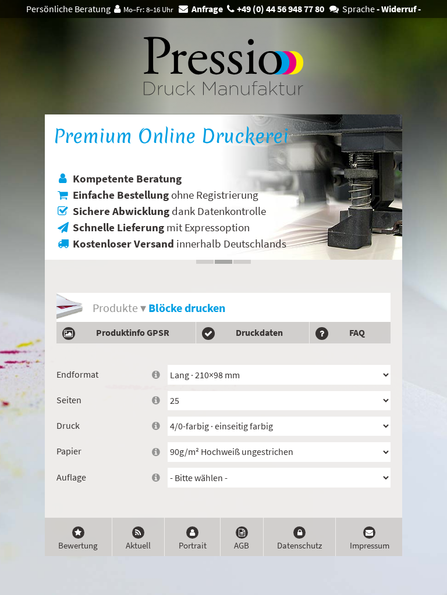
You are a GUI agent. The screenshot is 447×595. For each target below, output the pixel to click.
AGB (241, 545)
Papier (68, 451)
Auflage (71, 477)
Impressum (369, 545)
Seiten (68, 400)
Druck (68, 425)
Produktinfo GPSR (132, 332)
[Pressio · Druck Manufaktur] (223, 66)
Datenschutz (299, 545)
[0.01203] (441, 6)
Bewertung (78, 545)
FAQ (357, 332)
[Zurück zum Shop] (60, 66)
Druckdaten (259, 332)
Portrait (193, 545)
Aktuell (138, 545)
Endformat (77, 374)
